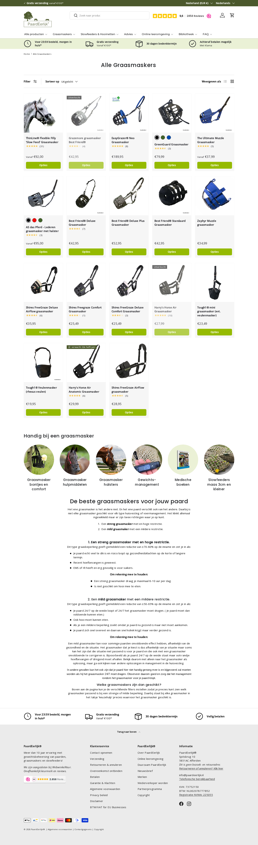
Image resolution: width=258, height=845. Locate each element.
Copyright (144, 795)
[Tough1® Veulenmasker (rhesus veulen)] (43, 362)
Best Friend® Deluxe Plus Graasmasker (128, 223)
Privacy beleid (99, 795)
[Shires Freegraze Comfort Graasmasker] (86, 282)
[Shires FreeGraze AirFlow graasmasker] (129, 362)
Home (27, 54)
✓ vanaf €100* (44, 3)
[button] (232, 15)
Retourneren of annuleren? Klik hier (201, 768)
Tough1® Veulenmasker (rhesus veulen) (41, 389)
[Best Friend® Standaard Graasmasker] (171, 195)
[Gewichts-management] (147, 460)
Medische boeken (183, 482)
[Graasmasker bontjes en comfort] (39, 460)
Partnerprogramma (150, 789)
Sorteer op (52, 81)
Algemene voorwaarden (105, 789)
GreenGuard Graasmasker (171, 144)
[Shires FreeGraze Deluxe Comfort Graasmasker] (129, 282)
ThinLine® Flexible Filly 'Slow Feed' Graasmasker (42, 140)
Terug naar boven (127, 731)
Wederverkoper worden (153, 783)
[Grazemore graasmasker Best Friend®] (86, 113)
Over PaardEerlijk (149, 752)
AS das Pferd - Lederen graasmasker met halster (42, 229)
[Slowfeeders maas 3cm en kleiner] (219, 460)
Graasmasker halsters (111, 482)
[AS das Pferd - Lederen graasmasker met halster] (43, 195)
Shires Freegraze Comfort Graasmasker (85, 309)
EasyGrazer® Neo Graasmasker (123, 140)
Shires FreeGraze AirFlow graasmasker (128, 389)
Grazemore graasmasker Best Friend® (85, 140)
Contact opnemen (101, 752)
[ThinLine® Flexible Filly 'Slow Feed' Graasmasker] (43, 113)
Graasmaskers (62, 34)
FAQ (206, 34)
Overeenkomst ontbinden (106, 771)
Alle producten (34, 34)
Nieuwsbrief (145, 771)
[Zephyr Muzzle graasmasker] (214, 195)
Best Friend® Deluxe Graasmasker (82, 223)
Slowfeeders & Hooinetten (98, 34)
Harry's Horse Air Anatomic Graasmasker (84, 389)
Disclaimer (96, 801)
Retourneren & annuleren (106, 764)
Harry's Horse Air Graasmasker (165, 309)
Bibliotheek (186, 34)
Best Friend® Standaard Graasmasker (170, 223)
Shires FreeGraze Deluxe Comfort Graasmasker (128, 309)
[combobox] (109, 15)
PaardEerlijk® (38, 829)
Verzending (97, 758)
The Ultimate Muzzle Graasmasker (210, 140)
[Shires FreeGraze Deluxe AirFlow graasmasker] (43, 282)
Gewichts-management (147, 482)
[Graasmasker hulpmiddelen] (75, 460)
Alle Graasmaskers (42, 54)
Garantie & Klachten (102, 783)
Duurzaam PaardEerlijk (152, 764)
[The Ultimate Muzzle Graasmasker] (214, 113)
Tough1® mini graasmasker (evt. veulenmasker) (209, 311)
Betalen (95, 777)
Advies (128, 34)
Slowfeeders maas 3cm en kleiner (219, 484)
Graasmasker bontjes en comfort (39, 484)
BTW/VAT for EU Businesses (108, 807)
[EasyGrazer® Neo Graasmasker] (129, 113)
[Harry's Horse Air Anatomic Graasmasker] (86, 362)
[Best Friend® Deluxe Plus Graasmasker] (129, 195)
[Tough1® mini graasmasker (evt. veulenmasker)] (214, 282)
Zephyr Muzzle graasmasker (206, 223)
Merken (142, 777)
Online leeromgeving (156, 34)
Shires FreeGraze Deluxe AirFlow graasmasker (42, 309)
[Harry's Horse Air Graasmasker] (171, 282)
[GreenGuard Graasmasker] (171, 113)
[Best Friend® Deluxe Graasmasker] (86, 195)
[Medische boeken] (183, 460)
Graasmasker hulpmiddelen (75, 482)
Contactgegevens (83, 829)
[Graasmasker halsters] (111, 460)
